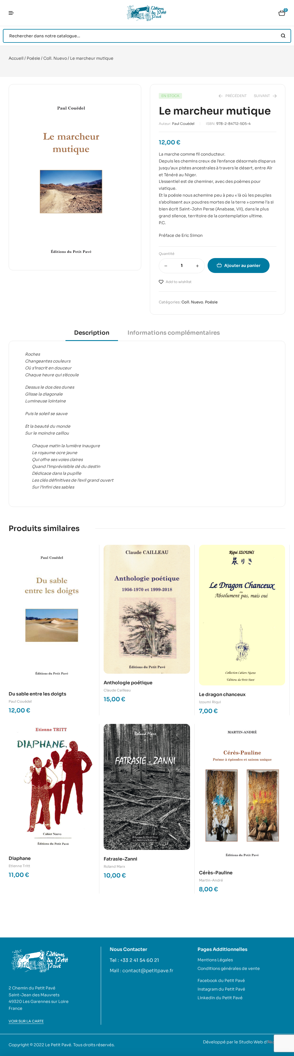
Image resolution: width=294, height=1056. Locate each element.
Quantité (166, 253)
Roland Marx (114, 866)
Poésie (33, 58)
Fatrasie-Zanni (120, 859)
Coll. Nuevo (55, 58)
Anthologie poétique (128, 683)
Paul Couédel (183, 123)
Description (91, 332)
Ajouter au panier (242, 265)
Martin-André (211, 880)
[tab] (91, 335)
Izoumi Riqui (210, 702)
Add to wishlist (179, 282)
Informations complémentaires (173, 332)
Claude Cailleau (117, 690)
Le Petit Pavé (58, 1044)
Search (283, 36)
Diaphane (20, 858)
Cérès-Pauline (216, 873)
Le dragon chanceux (222, 694)
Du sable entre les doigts (37, 694)
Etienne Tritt (19, 866)
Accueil (16, 58)
